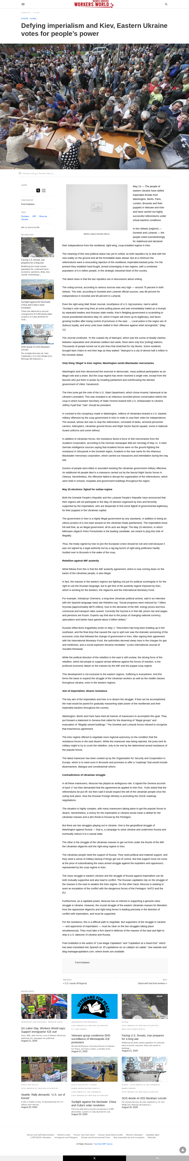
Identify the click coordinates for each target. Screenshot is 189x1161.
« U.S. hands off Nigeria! (75, 983)
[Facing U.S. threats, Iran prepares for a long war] (37, 247)
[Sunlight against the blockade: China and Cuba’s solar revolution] (37, 289)
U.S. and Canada (79, 1029)
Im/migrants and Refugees (34, 1022)
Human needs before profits (85, 1088)
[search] (166, 4)
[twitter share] (38, 190)
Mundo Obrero (129, 1088)
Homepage (25, 12)
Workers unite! (55, 1022)
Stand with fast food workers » (152, 983)
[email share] (44, 190)
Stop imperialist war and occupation (89, 1025)
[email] (157, 1158)
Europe (24, 19)
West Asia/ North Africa (133, 1029)
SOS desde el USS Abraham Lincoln (144, 1098)
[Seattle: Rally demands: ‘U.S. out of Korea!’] (44, 1069)
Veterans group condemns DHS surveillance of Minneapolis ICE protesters (90, 1039)
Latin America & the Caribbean (86, 1092)
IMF (34, 216)
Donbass (25, 216)
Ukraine (24, 219)
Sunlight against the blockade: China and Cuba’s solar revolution (36, 305)
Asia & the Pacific (29, 1085)
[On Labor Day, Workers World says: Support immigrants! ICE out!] (44, 1006)
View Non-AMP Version (103, 1144)
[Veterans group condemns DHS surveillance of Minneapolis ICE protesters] (94, 1006)
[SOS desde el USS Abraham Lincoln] (37, 334)
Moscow (43, 216)
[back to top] (182, 1150)
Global (36, 12)
